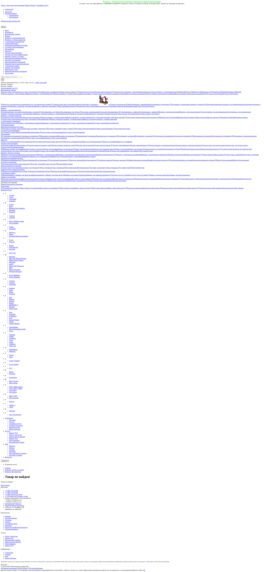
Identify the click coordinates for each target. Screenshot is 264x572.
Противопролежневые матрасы (16, 58)
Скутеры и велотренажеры (14, 47)
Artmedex (12, 201)
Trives (11, 331)
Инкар (11, 372)
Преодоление (13, 398)
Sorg (10, 318)
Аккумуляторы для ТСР (9, 88)
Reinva (11, 303)
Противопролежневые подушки (16, 45)
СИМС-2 (12, 405)
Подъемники (9, 49)
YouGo (11, 355)
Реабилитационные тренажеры (16, 71)
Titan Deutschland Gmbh (17, 329)
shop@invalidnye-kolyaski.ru (14, 505)
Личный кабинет (11, 518)
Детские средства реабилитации (16, 55)
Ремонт (27, 5)
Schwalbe (12, 314)
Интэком (12, 374)
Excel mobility (14, 223)
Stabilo (11, 322)
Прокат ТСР (13, 433)
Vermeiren (12, 338)
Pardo (11, 290)
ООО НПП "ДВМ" (15, 388)
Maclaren (12, 257)
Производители (6, 190)
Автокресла (9, 32)
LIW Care (12, 253)
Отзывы (12, 450)
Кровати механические (13, 472)
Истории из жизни (15, 455)
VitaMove (12, 344)
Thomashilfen (13, 327)
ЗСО (10, 368)
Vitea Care (12, 346)
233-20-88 (40, 83)
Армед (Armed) (14, 361)
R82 (10, 297)
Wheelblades (13, 349)
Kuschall (12, 249)
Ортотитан (13, 392)
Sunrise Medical (14, 323)
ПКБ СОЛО (13, 396)
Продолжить (5, 485)
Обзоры (12, 448)
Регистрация (13, 17)
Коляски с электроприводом (15, 38)
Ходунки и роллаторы (13, 60)
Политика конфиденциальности (16, 527)
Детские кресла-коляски (13, 53)
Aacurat (11, 195)
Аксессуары (9, 73)
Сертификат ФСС (42, 5)
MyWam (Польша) (15, 271)
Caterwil (12, 216)
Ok (144, 570)
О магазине (9, 418)
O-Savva (12, 281)
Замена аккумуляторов (17, 437)
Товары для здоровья (12, 68)
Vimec (11, 342)
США (11, 407)
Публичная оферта (11, 529)
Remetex (12, 307)
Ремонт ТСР (13, 438)
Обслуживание (14, 440)
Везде (7, 30)
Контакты (8, 457)
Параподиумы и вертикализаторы (17, 64)
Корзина (8, 516)
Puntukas (12, 294)
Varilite (11, 336)
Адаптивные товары (12, 66)
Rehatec (11, 301)
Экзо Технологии (15, 415)
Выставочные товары (12, 34)
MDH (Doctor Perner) (16, 260)
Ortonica (12, 283)
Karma (11, 245)
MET (11, 268)
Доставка (12, 420)
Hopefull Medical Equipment (18, 236)
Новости (12, 446)
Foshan (11, 227)
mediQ (11, 264)
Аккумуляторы (19, 5)
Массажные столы (11, 69)
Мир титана (13, 383)
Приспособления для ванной (15, 62)
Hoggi (11, 234)
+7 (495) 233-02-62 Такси (13, 494)
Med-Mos (12, 262)
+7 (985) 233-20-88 (11, 492)
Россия (11, 401)
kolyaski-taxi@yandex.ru (13, 504)
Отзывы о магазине (16, 425)
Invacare (12, 242)
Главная (8, 468)
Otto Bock (12, 284)
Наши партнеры (14, 429)
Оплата (11, 422)
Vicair (11, 340)
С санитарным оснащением (14, 42)
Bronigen (12, 210)
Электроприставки (11, 43)
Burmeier (12, 212)
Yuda (10, 357)
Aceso (11, 197)
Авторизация (13, 15)
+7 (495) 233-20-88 (11, 491)
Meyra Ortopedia (14, 270)
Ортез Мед (13, 390)
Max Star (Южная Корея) (17, 258)
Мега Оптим (13, 381)
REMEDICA (13, 305)
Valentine (12, 335)
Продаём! (12, 451)
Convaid (12, 218)
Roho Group (13, 309)
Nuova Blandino (14, 275)
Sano (10, 312)
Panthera (12, 288)
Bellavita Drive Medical (17, 208)
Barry (11, 206)
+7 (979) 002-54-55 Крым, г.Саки (16, 496)
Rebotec (11, 299)
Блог (6, 444)
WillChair (12, 351)
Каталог (6, 86)
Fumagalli (12, 229)
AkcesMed (12, 199)
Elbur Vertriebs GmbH (16, 221)
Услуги (7, 431)
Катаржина (13, 377)
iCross (11, 240)
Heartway (12, 232)
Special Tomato (14, 320)
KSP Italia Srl (13, 247)
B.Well (11, 205)
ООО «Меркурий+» (16, 387)
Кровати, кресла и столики (14, 56)
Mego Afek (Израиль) (16, 266)
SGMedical (12, 316)
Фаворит (12, 411)
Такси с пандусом (7, 5)
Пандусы (8, 51)
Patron (11, 292)
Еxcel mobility (14, 364)
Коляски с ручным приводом (15, 40)
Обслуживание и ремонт (18, 453)
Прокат (32, 5)
